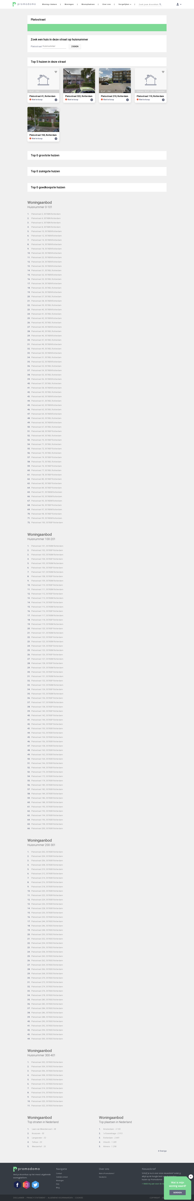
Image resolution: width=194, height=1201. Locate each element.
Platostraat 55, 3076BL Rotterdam (44, 375)
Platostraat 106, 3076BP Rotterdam (45, 568)
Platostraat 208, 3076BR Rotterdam (45, 865)
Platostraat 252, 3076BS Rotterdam (45, 939)
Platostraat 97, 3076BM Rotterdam (44, 509)
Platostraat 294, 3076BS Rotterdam (45, 1030)
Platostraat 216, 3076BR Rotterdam (45, 882)
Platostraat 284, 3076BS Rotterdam (45, 1008)
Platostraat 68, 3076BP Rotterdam (44, 431)
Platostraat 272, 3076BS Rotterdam (45, 982)
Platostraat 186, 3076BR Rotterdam (45, 798)
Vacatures (102, 1177)
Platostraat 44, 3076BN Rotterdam (44, 327)
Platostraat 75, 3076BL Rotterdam (44, 462)
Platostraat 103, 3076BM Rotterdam (45, 555)
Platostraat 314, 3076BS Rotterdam (45, 1088)
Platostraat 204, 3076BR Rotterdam (45, 856)
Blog (58, 1188)
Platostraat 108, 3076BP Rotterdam (45, 576)
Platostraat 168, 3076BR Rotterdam (45, 768)
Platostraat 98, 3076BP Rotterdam (44, 514)
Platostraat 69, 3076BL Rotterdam (44, 436)
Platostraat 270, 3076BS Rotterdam (45, 978)
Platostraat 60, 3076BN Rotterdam (44, 396)
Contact (59, 1173)
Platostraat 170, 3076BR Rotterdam (45, 772)
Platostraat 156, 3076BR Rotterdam (45, 741)
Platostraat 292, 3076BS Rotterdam (45, 1026)
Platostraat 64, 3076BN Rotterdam (44, 414)
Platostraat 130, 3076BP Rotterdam (45, 672)
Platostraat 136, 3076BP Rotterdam (45, 698)
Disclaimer (18, 1197)
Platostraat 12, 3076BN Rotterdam (44, 236)
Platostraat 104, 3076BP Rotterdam (45, 559)
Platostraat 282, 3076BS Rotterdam (45, 1004)
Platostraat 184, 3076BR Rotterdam (45, 794)
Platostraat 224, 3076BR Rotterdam (45, 900)
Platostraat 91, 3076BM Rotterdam (44, 492)
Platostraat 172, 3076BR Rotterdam (45, 776)
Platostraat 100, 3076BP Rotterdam (45, 522)
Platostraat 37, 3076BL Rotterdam (44, 297)
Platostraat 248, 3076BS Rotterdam (45, 930)
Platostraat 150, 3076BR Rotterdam (45, 728)
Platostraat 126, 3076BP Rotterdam (45, 655)
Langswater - (36, 1138)
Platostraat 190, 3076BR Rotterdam (45, 807)
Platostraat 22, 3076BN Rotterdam (44, 257)
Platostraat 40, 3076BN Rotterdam (44, 310)
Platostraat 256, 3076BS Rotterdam (45, 947)
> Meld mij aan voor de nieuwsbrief (157, 1183)
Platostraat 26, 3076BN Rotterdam (44, 266)
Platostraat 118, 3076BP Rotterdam (45, 620)
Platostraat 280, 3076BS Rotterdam (45, 1000)
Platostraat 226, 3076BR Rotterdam (45, 904)
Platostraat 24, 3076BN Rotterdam (44, 262)
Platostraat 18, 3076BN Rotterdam (44, 249)
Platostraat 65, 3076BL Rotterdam (44, 418)
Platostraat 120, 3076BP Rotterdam (45, 628)
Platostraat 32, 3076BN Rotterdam (44, 275)
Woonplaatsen (88, 4)
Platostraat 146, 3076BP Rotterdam (45, 724)
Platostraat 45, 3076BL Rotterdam (44, 331)
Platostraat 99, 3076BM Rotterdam (44, 518)
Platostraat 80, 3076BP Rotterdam (44, 479)
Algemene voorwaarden (60, 1197)
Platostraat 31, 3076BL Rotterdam (44, 270)
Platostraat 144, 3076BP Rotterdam (45, 720)
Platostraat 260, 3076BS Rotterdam (45, 956)
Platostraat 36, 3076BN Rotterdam (44, 292)
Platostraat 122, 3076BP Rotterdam (45, 637)
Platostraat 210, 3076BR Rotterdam (45, 869)
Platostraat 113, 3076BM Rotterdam (45, 598)
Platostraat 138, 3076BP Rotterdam (45, 707)
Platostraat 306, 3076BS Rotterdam (45, 1071)
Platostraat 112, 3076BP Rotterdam (45, 594)
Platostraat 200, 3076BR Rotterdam (45, 828)
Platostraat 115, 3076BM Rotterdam (45, 607)
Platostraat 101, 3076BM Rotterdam (45, 546)
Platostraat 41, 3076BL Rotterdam (44, 314)
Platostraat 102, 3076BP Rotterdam (45, 550)
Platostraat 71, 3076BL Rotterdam (44, 444)
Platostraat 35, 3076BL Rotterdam (44, 288)
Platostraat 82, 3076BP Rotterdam (44, 483)
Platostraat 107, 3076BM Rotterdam (45, 572)
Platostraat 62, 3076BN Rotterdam (44, 405)
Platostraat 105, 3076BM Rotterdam (45, 563)
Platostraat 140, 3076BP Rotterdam (45, 711)
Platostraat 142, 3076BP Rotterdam (45, 715)
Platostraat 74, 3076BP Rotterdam (44, 457)
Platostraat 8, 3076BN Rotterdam (44, 227)
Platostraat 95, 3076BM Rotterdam (44, 501)
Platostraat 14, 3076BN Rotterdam (44, 240)
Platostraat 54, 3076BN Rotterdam (44, 370)
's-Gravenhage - (111, 1133)
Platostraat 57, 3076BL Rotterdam (44, 383)
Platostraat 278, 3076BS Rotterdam (45, 995)
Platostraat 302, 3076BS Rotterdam (45, 1062)
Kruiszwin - (35, 1133)
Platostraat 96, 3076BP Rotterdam (44, 505)
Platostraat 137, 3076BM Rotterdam (45, 702)
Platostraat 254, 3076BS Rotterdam (45, 943)
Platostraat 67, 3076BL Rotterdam (44, 427)
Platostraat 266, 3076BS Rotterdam (45, 969)
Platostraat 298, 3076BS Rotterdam (45, 1034)
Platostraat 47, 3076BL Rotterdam (44, 340)
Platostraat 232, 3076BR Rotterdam (45, 917)
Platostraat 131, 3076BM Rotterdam (45, 676)
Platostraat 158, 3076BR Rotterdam (45, 746)
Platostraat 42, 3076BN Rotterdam (44, 318)
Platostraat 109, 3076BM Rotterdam (45, 581)
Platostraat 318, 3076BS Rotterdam (45, 1097)
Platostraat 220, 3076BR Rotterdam (45, 891)
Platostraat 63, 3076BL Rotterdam (44, 409)
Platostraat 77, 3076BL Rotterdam (44, 470)
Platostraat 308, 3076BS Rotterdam (45, 1075)
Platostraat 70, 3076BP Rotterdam (44, 440)
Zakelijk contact (62, 1177)
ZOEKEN (74, 46)
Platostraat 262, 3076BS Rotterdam (45, 960)
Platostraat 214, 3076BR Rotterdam (45, 878)
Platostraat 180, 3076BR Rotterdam (45, 785)
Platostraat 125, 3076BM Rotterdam (45, 650)
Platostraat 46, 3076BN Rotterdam (44, 336)
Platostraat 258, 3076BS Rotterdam (45, 952)
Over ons (106, 4)
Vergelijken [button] (124, 4)
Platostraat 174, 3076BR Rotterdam (45, 781)
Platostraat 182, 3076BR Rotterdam (45, 789)
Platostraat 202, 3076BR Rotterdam (45, 852)
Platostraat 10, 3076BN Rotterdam (44, 231)
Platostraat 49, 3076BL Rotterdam (44, 349)
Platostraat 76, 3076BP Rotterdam (44, 466)
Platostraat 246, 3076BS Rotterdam (45, 926)
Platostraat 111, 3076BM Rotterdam (45, 589)
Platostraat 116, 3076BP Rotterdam (45, 611)
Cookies (79, 1197)
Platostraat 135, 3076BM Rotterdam (45, 694)
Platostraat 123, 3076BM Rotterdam (45, 642)
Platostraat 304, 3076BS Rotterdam (45, 1066)
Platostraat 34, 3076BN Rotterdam (44, 283)
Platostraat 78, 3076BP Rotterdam (44, 475)
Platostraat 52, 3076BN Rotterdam (44, 362)
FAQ (57, 1184)
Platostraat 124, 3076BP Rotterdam (45, 646)
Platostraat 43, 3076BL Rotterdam (44, 323)
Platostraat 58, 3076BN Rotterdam (44, 388)
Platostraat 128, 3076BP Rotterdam (45, 663)
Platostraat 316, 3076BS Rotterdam (45, 1093)
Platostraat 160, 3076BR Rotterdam (45, 750)
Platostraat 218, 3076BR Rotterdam (45, 887)
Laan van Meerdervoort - (41, 1129)
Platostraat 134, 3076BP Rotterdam (45, 689)
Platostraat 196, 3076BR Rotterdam (45, 820)
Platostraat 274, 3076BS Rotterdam (45, 987)
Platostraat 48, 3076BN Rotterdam (44, 344)
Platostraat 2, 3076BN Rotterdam (44, 214)
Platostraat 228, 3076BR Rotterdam (45, 908)
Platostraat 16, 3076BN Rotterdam (44, 244)
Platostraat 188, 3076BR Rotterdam (45, 802)
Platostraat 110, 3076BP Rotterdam (45, 585)
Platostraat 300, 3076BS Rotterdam (45, 1039)
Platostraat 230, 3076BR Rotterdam (45, 913)
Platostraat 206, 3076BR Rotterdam (45, 861)
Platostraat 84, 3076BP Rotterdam (44, 488)
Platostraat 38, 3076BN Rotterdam (44, 301)
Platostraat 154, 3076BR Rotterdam (45, 737)
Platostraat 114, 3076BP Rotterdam (45, 602)
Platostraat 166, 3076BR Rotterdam (45, 763)
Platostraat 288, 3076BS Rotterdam (45, 1017)
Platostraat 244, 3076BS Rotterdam (45, 921)
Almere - (107, 1146)
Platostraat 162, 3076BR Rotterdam (45, 755)
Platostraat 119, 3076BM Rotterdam (45, 624)
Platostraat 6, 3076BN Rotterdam (44, 223)
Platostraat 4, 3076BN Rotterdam (44, 218)
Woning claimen (49, 4)
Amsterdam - (109, 1129)
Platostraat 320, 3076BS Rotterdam (45, 1101)
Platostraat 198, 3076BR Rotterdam (45, 824)
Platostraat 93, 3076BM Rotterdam (44, 496)
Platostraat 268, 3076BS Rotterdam (45, 974)
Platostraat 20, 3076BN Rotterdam (44, 253)
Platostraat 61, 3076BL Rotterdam (44, 401)
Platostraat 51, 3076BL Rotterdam (44, 357)
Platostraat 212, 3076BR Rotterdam (45, 874)
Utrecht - (108, 1142)
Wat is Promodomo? (106, 1173)
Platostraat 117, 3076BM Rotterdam (45, 615)
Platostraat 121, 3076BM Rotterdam (45, 633)
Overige (163, 1151)
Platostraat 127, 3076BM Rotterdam (45, 659)
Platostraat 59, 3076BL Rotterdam (44, 392)
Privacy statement (36, 1197)
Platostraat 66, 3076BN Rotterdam (44, 423)
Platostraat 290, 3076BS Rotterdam (45, 1021)
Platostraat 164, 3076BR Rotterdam (45, 759)
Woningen (69, 4)
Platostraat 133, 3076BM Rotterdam (45, 685)
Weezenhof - (36, 1146)
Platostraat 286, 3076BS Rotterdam (45, 1013)
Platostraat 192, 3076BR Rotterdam (45, 811)
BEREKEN (177, 1192)
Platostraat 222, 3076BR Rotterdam (45, 895)
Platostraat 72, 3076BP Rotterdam (44, 449)
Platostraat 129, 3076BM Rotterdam (45, 668)
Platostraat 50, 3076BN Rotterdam (44, 353)
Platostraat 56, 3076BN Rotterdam (44, 379)
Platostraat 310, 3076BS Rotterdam (45, 1080)
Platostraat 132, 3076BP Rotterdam (45, 681)
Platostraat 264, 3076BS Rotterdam (45, 965)
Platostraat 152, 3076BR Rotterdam (45, 733)
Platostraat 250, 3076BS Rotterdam (45, 934)
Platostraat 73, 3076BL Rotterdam (44, 453)
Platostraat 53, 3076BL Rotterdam (44, 366)
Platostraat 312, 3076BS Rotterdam (45, 1084)
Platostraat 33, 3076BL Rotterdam (44, 279)
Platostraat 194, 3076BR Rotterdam (45, 815)
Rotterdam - (109, 1138)
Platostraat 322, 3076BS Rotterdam (45, 1106)
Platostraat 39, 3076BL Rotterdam (44, 305)
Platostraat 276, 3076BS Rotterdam (45, 991)
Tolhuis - (34, 1142)
